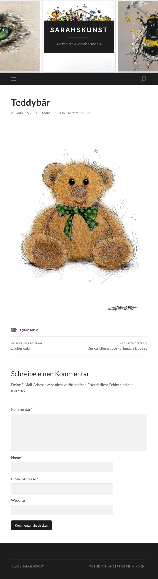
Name (17, 457)
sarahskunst (79, 30)
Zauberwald (26, 346)
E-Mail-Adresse (24, 479)
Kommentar (22, 409)
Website (18, 500)
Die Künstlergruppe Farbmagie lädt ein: (117, 346)
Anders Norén (119, 566)
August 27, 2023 (24, 112)
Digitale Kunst (28, 330)
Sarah (47, 112)
